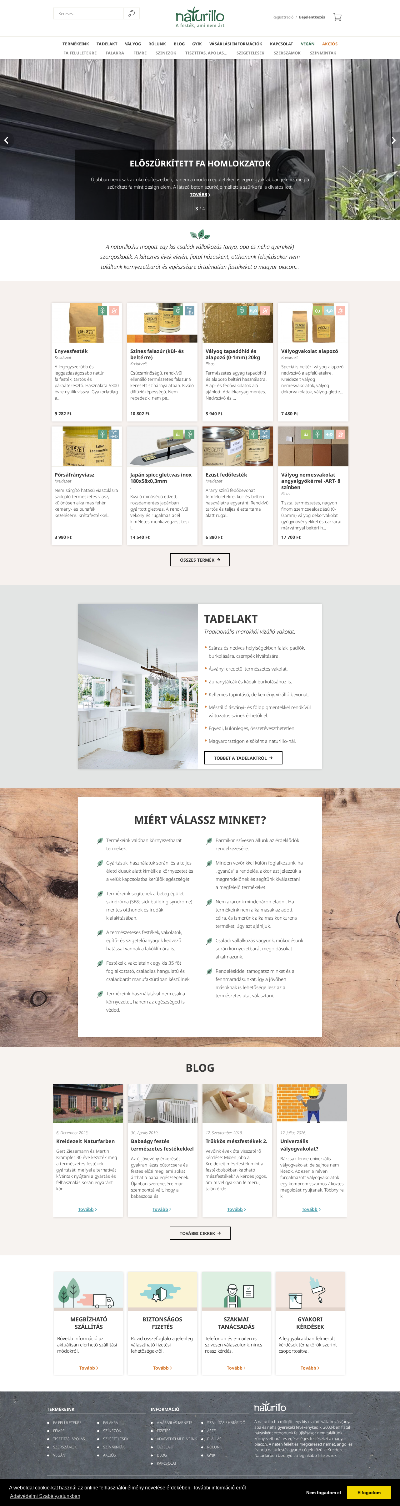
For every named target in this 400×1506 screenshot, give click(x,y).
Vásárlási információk (235, 44)
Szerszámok (287, 53)
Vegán (308, 44)
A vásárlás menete (174, 1422)
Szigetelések (250, 53)
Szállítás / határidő (226, 1422)
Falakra (115, 53)
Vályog (133, 44)
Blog (179, 44)
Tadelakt (107, 44)
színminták (323, 53)
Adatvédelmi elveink (177, 1439)
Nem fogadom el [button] (323, 1492)
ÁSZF (211, 1430)
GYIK (197, 44)
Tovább (198, 194)
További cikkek (197, 1233)
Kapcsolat (281, 44)
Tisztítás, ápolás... (206, 53)
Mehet (131, 13)
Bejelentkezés (312, 17)
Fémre (140, 53)
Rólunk (157, 44)
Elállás (214, 1439)
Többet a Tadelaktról (240, 758)
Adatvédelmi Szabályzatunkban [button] (45, 1496)
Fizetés (164, 1430)
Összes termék (197, 560)
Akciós (330, 44)
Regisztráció (282, 17)
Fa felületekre (79, 53)
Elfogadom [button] (369, 1492)
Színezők (166, 53)
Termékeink (75, 44)
